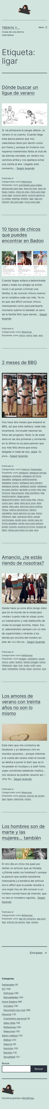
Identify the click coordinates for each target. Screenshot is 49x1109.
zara (44, 669)
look (20, 665)
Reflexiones (27, 655)
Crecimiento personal (15, 1018)
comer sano (7, 503)
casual (41, 658)
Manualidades (11, 997)
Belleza (7, 1040)
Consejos (8, 1006)
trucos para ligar (32, 202)
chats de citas (22, 192)
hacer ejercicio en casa (24, 513)
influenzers (7, 665)
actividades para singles (30, 185)
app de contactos (27, 918)
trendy (22, 669)
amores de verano (35, 796)
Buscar (5, 1063)
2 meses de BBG (19, 362)
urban (29, 669)
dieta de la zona (27, 503)
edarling (16, 198)
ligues (10, 799)
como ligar (7, 195)
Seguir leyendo (26, 168)
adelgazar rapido (28, 486)
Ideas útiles (9, 1023)
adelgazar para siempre (31, 482)
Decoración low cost (14, 1010)
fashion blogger (30, 662)
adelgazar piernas (10, 486)
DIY (4, 989)
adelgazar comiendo (11, 476)
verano (27, 799)
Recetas (8, 1052)
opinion (34, 922)
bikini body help (28, 499)
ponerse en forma (26, 526)
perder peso (21, 520)
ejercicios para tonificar (31, 506)
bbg (39, 489)
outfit (32, 665)
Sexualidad (9, 1057)
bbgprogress (23, 496)
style (4, 669)
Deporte (26, 469)
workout (37, 669)
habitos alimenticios (18, 510)
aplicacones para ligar (12, 188)
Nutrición (8, 1048)
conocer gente (20, 195)
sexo (40, 335)
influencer (6, 516)
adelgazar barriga (37, 472)
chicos (22, 335)
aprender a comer (27, 489)
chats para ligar (37, 192)
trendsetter (13, 669)
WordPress (28, 1098)
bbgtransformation (11, 499)
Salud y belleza (10, 1035)
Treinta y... (10, 28)
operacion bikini (25, 516)
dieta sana (14, 506)
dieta (16, 503)
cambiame (32, 658)
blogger (22, 658)
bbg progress (17, 493)
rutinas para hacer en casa (20, 530)
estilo (11, 662)
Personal (6, 1014)
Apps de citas (30, 188)
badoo (12, 192)
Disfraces (8, 993)
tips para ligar (16, 202)
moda (26, 665)
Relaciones (27, 181)
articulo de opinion (16, 922)
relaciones (18, 799)
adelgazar (23, 472)
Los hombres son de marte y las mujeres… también (23, 832)
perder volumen (9, 526)
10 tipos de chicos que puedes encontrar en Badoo (23, 235)
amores (22, 796)
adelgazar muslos (10, 482)
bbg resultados (32, 493)
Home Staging (9, 1001)
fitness (5, 510)
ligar (31, 198)
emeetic (24, 198)
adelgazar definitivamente (24, 479)
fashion (18, 662)
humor (29, 335)
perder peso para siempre (30, 523)
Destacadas (36, 469)
